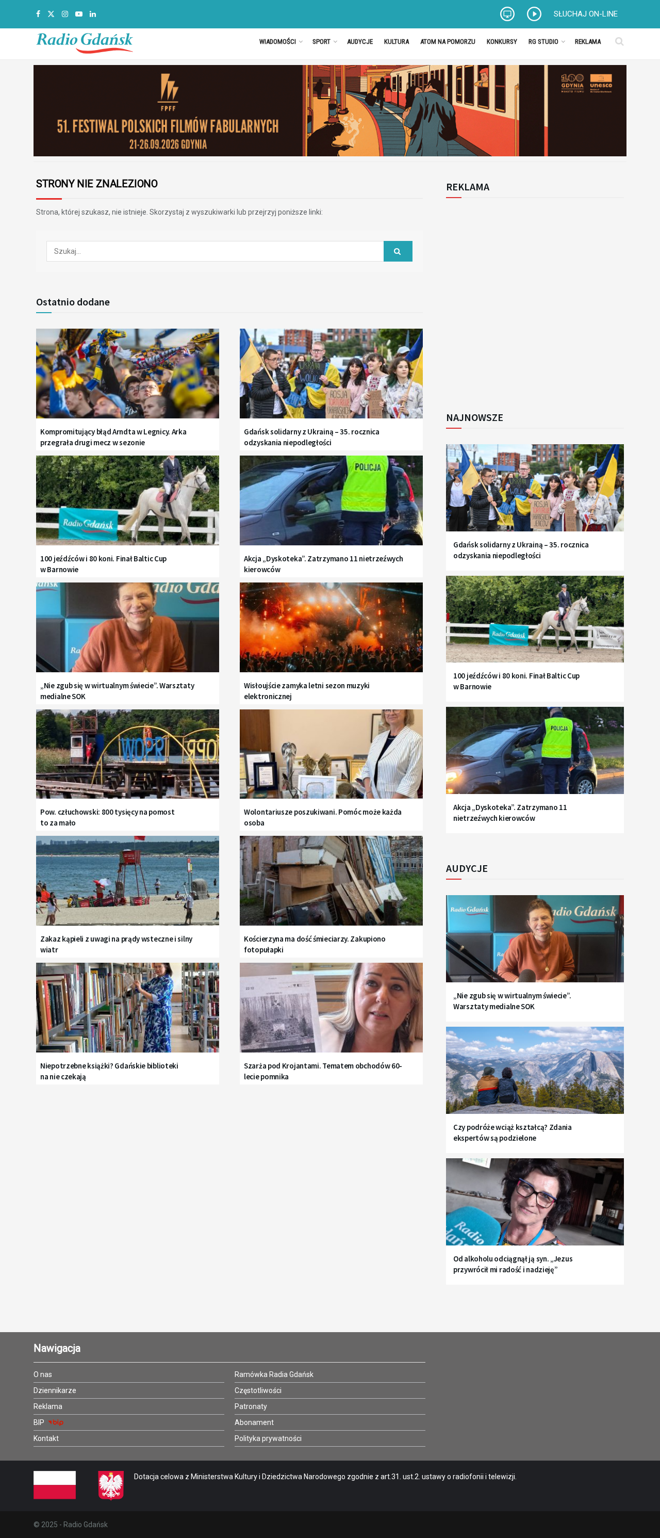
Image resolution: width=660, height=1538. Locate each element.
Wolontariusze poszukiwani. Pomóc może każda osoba (323, 817)
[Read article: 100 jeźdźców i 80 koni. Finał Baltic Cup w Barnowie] (127, 507)
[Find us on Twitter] (51, 14)
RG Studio (543, 41)
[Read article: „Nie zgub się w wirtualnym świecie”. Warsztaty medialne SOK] (127, 633)
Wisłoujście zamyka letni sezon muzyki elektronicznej (307, 691)
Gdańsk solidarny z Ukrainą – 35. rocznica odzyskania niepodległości (312, 437)
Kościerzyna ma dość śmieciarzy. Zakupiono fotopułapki (315, 944)
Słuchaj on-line (586, 14)
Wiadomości (277, 41)
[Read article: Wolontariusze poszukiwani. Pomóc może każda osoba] (331, 760)
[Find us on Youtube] (78, 14)
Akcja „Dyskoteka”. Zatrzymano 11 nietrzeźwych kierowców (323, 564)
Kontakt (46, 1438)
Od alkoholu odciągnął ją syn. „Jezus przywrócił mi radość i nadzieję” (512, 1264)
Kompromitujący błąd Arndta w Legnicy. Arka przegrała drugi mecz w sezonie (113, 437)
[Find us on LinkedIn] (93, 14)
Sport (321, 41)
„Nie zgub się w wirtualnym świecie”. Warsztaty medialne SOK (117, 691)
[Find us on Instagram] (65, 14)
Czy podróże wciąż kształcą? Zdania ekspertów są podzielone (512, 1132)
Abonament (254, 1422)
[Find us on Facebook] (38, 14)
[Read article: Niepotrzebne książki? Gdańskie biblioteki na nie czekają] (127, 1014)
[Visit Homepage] (84, 41)
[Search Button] (619, 41)
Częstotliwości (258, 1390)
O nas (43, 1374)
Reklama (588, 41)
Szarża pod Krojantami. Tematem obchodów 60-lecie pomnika (323, 1071)
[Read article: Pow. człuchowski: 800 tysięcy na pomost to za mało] (127, 760)
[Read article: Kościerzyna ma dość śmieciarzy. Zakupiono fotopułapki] (331, 887)
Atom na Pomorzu (447, 41)
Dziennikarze (55, 1390)
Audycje (360, 41)
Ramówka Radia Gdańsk (274, 1374)
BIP (40, 1422)
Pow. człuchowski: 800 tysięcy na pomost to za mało (107, 817)
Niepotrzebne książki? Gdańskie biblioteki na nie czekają (109, 1071)
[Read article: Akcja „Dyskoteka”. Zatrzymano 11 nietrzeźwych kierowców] (331, 507)
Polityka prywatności (268, 1438)
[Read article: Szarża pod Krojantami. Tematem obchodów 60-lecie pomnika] (331, 1014)
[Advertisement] (531, 299)
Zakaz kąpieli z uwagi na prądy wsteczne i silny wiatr (116, 944)
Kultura (396, 41)
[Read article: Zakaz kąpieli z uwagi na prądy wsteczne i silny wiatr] (127, 887)
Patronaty (251, 1406)
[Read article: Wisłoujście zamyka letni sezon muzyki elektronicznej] (331, 633)
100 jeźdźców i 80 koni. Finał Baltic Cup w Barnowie (103, 564)
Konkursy (502, 41)
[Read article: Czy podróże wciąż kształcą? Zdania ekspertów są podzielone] (535, 1076)
